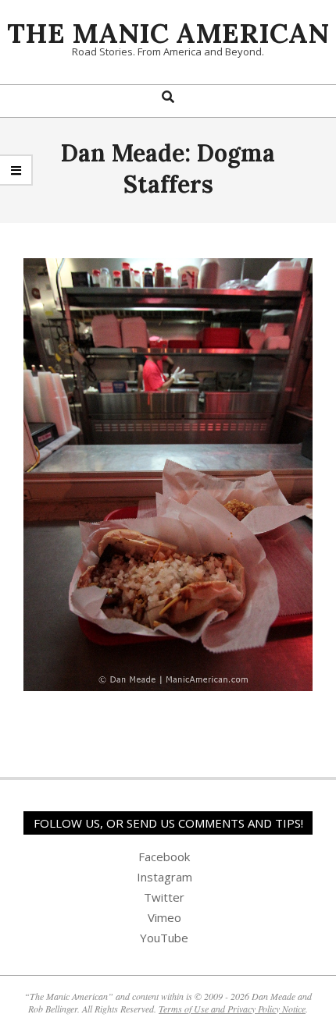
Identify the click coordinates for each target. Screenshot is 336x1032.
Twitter (164, 897)
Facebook (164, 856)
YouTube (164, 937)
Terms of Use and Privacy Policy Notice (232, 1008)
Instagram (164, 877)
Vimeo (164, 917)
